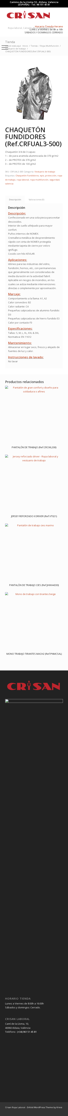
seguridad (54, 179)
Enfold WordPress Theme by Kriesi (44, 1107)
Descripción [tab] (15, 199)
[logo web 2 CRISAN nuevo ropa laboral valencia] (28, 14)
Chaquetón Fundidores (27, 175)
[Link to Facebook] (49, 1111)
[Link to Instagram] (54, 1111)
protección (50, 175)
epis (42, 175)
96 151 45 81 (43, 4)
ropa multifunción (39, 179)
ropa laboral (23, 179)
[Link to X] (60, 1111)
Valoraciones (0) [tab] (36, 199)
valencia (9, 183)
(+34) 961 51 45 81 (27, 1031)
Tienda (10, 42)
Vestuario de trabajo (45, 171)
